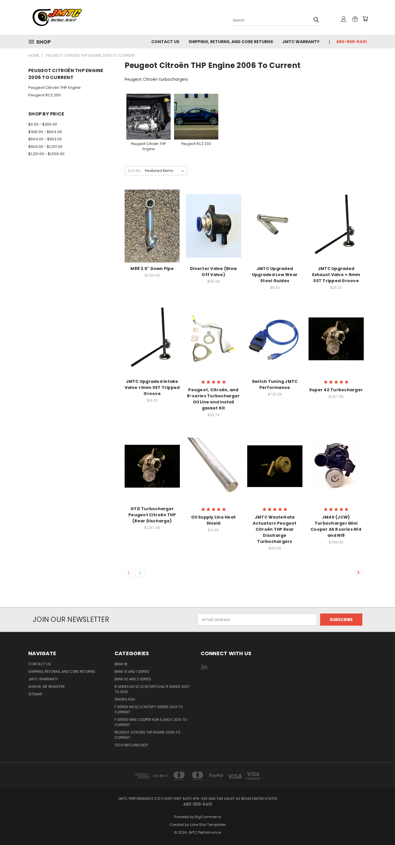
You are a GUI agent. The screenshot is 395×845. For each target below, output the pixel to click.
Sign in (35, 686)
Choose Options (213, 348)
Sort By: (134, 170)
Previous (380, 827)
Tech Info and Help (131, 745)
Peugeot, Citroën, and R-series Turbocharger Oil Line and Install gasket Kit (213, 399)
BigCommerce (208, 816)
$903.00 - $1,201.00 (45, 146)
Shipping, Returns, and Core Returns (231, 42)
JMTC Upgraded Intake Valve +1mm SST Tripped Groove (152, 387)
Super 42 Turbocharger (336, 390)
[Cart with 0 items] (365, 19)
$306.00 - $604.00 (45, 132)
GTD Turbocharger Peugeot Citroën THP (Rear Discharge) (152, 515)
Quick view (152, 214)
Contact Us (165, 42)
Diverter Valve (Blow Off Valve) (213, 272)
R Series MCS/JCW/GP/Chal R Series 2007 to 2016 (152, 689)
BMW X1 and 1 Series (132, 671)
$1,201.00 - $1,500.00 (46, 154)
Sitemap (35, 694)
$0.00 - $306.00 (42, 124)
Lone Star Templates (208, 824)
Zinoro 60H (125, 699)
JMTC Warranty (301, 42)
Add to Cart (152, 236)
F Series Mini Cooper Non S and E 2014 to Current (151, 722)
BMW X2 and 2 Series (133, 679)
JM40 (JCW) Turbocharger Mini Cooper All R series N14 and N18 (336, 526)
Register (57, 686)
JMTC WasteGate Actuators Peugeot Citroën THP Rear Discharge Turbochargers (274, 529)
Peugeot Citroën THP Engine (54, 87)
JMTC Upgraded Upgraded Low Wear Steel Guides (275, 275)
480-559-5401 (351, 42)
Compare (150, 225)
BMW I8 (121, 664)
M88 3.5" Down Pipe (152, 268)
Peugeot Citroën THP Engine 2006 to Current (147, 735)
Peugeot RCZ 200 (44, 95)
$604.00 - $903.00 (45, 139)
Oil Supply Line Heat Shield (213, 520)
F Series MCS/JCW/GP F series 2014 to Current (149, 709)
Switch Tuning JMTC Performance (275, 384)
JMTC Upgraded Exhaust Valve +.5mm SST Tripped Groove (336, 275)
